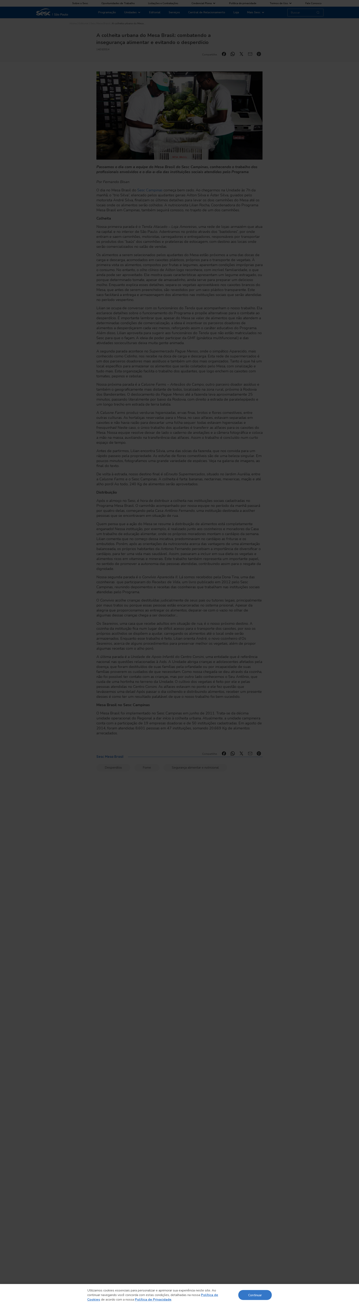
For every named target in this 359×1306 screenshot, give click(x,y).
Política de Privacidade (153, 1299)
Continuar (255, 1295)
